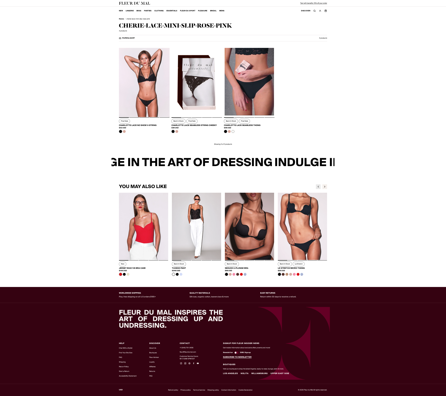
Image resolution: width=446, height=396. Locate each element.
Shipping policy (213, 390)
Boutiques (153, 352)
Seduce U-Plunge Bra (236, 268)
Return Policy (124, 366)
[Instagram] (181, 364)
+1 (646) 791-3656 (186, 347)
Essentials (171, 10)
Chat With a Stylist (125, 348)
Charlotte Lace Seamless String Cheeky (194, 125)
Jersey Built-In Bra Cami (132, 268)
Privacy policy (185, 390)
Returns (152, 371)
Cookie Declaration (245, 390)
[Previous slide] (318, 186)
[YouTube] (197, 364)
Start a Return (124, 371)
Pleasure (202, 10)
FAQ (120, 357)
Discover (305, 11)
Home (121, 19)
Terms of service (199, 390)
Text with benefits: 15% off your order (313, 3)
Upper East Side (280, 373)
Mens (221, 10)
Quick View (144, 111)
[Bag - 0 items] (325, 10)
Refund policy (173, 390)
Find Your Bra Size (125, 352)
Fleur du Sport (187, 10)
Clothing (159, 10)
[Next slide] (324, 186)
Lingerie (130, 10)
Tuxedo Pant (179, 268)
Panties (147, 10)
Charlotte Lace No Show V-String (138, 125)
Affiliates (152, 366)
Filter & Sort (128, 38)
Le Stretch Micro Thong (291, 268)
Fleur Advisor (154, 357)
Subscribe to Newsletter (237, 357)
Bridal (213, 10)
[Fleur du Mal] (134, 3)
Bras (138, 10)
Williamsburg (259, 373)
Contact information (228, 390)
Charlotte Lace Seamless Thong (242, 125)
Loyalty (152, 362)
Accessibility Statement (128, 376)
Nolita (245, 373)
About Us (152, 348)
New (121, 10)
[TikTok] (185, 364)
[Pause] (331, 162)
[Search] (314, 10)
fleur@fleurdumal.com (188, 352)
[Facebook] (193, 364)
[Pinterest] (189, 364)
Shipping (122, 362)
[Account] (320, 10)
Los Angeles (230, 373)
